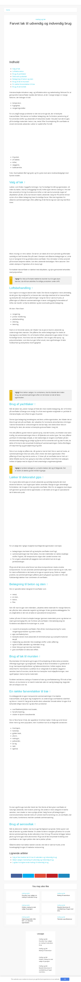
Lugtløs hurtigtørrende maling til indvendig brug (30, 862)
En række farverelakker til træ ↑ (30, 691)
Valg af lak (16, 69)
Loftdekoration (18, 71)
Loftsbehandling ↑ (21, 288)
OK (65, 979)
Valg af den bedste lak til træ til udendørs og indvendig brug (34, 857)
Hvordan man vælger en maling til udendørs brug (46, 943)
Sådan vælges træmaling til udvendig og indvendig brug (33, 860)
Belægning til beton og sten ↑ (28, 584)
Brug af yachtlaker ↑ (22, 404)
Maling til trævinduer (63, 895)
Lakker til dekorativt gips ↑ (26, 477)
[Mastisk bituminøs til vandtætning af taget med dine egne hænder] (33, 968)
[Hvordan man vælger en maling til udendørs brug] (33, 941)
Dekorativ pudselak (19, 76)
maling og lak (41, 19)
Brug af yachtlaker (19, 74)
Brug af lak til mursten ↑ (24, 656)
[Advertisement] (40, 43)
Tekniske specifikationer (64, 919)
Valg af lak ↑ (17, 182)
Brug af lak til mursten (20, 82)
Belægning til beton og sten (22, 79)
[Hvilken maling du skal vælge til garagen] (33, 960)
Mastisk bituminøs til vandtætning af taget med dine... (65, 909)
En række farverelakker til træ (23, 84)
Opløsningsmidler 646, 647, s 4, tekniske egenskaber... (29, 920)
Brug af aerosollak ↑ (22, 824)
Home (8, 10)
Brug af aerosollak (19, 87)
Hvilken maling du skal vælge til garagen (46, 960)
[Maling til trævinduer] (33, 951)
